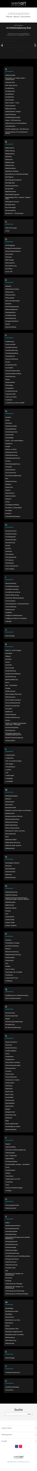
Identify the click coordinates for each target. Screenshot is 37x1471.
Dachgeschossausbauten (13, 248)
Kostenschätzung (10, 714)
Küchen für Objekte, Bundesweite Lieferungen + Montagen (15, 724)
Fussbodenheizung (11, 391)
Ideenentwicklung (10, 583)
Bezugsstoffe (9, 188)
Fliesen (7, 379)
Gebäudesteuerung (11, 455)
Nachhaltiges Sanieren (12, 863)
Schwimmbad (9, 1074)
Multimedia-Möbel (10, 839)
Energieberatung (10, 315)
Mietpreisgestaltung (11, 825)
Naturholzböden (10, 868)
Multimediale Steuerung (12, 842)
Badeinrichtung (10, 151)
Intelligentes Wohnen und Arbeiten (16, 618)
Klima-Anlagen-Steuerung (13, 694)
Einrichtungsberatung (12, 306)
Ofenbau (8, 911)
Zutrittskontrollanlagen (12, 1387)
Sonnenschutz (9, 1100)
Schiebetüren (9, 1056)
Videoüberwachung (11, 1265)
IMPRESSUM (11, 1462)
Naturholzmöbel (10, 871)
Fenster (7, 362)
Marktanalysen (10, 801)
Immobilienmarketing (11, 589)
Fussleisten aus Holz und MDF (14, 402)
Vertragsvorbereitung (11, 1259)
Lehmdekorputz (10, 767)
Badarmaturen (9, 148)
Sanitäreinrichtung (11, 1048)
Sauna (7, 1053)
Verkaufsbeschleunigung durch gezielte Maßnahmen (17, 1238)
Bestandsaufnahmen (11, 185)
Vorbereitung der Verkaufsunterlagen (16, 1294)
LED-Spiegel (9, 764)
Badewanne (9, 159)
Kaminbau (8, 659)
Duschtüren (9, 268)
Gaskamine (8, 443)
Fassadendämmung (11, 350)
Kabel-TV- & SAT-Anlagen (13, 650)
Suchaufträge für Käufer (12, 1126)
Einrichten (8, 303)
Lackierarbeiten (10, 755)
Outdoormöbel (9, 919)
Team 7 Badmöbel (11, 1155)
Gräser (7, 502)
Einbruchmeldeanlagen (12, 300)
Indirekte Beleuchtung (12, 595)
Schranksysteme (10, 1068)
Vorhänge (8, 1281)
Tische (7, 1167)
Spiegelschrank (10, 1112)
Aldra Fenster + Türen (12, 103)
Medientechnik (9, 813)
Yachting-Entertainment (12, 1372)
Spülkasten (8, 1118)
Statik (7, 1120)
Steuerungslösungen (11, 1123)
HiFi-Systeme (9, 560)
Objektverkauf (9, 905)
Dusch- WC (8, 271)
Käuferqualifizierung (11, 679)
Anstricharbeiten (10, 105)
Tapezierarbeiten (10, 1147)
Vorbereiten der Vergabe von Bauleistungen (14, 1274)
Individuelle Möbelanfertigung (14, 598)
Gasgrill (7, 446)
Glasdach (8, 484)
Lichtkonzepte (9, 775)
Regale (7, 1018)
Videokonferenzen (11, 1262)
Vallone (7, 1222)
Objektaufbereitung (11, 892)
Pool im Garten (10, 969)
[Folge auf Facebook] (16, 1446)
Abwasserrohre (10, 82)
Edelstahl (8, 286)
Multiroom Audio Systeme (13, 845)
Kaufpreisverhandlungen (13, 673)
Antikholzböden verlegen (13, 111)
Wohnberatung (10, 1337)
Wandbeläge (9, 1308)
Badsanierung (9, 165)
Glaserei (8, 490)
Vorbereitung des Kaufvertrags (14, 1291)
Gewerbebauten (10, 469)
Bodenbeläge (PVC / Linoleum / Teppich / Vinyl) (18, 198)
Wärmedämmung (10, 1340)
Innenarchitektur (10, 601)
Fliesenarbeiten (10, 382)
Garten (7, 420)
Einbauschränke (10, 295)
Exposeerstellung (10, 327)
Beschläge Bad (10, 183)
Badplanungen (9, 162)
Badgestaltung (9, 153)
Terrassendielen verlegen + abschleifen (17, 1164)
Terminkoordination (11, 1161)
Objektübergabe (10, 902)
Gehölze (8, 461)
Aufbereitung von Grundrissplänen (16, 123)
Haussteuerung (10, 542)
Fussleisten (8, 400)
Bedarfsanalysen (10, 168)
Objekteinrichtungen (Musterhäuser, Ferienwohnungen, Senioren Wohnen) (17, 898)
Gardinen (8, 417)
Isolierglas (8, 621)
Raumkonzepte (10, 1013)
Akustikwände (9, 97)
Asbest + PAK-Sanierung (13, 120)
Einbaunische (9, 292)
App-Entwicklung (10, 114)
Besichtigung (9, 177)
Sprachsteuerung (10, 1115)
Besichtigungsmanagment (13, 180)
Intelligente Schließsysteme (13, 615)
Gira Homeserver (10, 472)
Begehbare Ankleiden (12, 171)
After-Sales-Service (11, 85)
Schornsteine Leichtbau (12, 1062)
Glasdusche (9, 487)
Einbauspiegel (9, 298)
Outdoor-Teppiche (11, 925)
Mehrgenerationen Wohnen (13, 816)
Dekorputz (8, 257)
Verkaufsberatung (10, 1234)
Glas (6, 478)
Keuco (7, 682)
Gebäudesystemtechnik (12, 458)
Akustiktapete (9, 94)
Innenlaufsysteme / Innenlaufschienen (17, 604)
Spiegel (7, 1109)
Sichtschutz (8, 1085)
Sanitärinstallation (10, 1051)
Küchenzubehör (10, 740)
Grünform (8, 513)
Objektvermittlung (10, 908)
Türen (7, 1185)
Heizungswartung (10, 557)
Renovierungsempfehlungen (14, 1021)
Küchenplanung (10, 730)
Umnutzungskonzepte (12, 1205)
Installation (8, 612)
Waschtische (9, 1323)
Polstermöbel (9, 960)
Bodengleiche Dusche (12, 201)
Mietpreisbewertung (11, 822)
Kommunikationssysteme (13, 700)
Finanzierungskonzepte (12, 370)
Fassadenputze (10, 356)
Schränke (8, 1071)
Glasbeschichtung (10, 481)
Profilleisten (9, 981)
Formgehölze (9, 388)
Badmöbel (8, 156)
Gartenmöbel (9, 435)
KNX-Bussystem (10, 697)
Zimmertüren (9, 1390)
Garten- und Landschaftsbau (14, 440)
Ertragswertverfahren (12, 321)
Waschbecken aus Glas (12, 1320)
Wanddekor (8, 1314)
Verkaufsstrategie (10, 1247)
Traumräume (9, 1176)
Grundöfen (8, 510)
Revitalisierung (10, 1024)
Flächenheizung (10, 376)
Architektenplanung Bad (12, 117)
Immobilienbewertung (12, 586)
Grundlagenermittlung (12, 504)
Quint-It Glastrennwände (13, 998)
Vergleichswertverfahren (12, 1225)
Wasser (7, 1326)
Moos (7, 836)
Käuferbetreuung (10, 676)
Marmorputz (9, 804)
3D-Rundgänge (10, 245)
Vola (6, 1270)
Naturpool (8, 866)
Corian (7, 231)
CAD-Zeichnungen (11, 228)
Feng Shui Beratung (11, 359)
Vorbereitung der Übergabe (13, 1283)
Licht (6, 772)
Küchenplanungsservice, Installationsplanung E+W (13, 734)
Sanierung (8, 1045)
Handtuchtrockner (10, 531)
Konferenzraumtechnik (12, 706)
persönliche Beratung (12, 946)
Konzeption (8, 708)
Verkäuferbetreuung (11, 1244)
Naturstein (8, 874)
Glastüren (8, 499)
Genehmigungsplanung (12, 464)
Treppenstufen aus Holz (12, 1179)
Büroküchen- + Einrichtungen (14, 213)
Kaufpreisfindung (10, 671)
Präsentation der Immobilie (13, 972)
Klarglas (7, 688)
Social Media (9, 1097)
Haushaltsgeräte (10, 537)
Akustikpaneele (10, 91)
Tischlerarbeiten (10, 1170)
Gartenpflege (9, 437)
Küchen (7, 720)
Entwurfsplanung (10, 318)
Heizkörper (8, 551)
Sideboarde (9, 1088)
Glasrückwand (9, 493)
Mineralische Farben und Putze (15, 831)
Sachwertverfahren (11, 1042)
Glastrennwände (10, 496)
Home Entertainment (11, 566)
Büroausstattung (10, 210)
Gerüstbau (8, 467)
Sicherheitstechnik (11, 1077)
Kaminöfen (8, 665)
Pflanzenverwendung (11, 951)
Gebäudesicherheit (11, 452)
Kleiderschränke (10, 691)
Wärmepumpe (9, 1343)
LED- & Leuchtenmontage (13, 761)
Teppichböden (9, 1158)
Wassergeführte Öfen (12, 1328)
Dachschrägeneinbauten (13, 251)
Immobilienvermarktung (12, 592)
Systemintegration (11, 1129)
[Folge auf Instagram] (20, 1446)
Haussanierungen (10, 539)
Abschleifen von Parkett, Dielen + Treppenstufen (15, 78)
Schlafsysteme (9, 1059)
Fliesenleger (9, 385)
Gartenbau (8, 423)
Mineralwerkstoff (10, 834)
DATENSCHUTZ (23, 1462)
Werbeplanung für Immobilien (14, 1334)
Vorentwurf (8, 1278)
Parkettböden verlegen (12, 943)
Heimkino (8, 548)
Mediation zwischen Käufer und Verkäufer (18, 810)
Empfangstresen (10, 312)
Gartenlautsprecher (11, 432)
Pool (6, 963)
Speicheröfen (9, 1106)
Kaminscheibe (9, 668)
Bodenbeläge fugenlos (12, 194)
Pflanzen (8, 949)
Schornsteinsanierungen (13, 1065)
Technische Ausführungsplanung (15, 1150)
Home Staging (9, 569)
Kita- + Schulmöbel (11, 685)
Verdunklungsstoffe (11, 1231)
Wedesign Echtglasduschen (14, 1331)
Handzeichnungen (11, 534)
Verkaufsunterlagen (11, 1250)
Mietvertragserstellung (12, 828)
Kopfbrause (9, 711)
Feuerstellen (9, 368)
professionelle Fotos (11, 978)
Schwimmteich (9, 1083)
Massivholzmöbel (10, 807)
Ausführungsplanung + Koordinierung (17, 129)
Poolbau (7, 966)
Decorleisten (9, 254)
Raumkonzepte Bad (11, 1016)
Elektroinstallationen (11, 309)
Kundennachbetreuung (12, 717)
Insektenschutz (10, 609)
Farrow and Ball (10, 344)
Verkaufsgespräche (11, 1241)
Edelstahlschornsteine (12, 289)
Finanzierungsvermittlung (13, 373)
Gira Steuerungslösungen (13, 475)
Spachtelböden (10, 1103)
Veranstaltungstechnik (12, 1228)
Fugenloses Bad (10, 394)
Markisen (8, 799)
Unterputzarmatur (10, 1208)
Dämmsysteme (10, 263)
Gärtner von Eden (10, 449)
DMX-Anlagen (9, 260)
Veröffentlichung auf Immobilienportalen (17, 1256)
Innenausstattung (10, 606)
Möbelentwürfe (10, 848)
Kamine (7, 662)
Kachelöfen (8, 653)
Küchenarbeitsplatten (12, 727)
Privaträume (9, 975)
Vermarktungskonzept (12, 1253)
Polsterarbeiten (10, 957)
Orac (6, 914)
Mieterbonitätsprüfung (12, 819)
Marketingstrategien (11, 796)
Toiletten (8, 1173)
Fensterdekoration (11, 365)
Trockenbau (9, 1182)
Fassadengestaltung (11, 353)
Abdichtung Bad (10, 75)
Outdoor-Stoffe (10, 922)
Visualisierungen (10, 1267)
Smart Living (9, 1094)
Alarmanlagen (9, 100)
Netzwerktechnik (10, 877)
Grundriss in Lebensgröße (13, 507)
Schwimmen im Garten (12, 1080)
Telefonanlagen (10, 1152)
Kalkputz (8, 656)
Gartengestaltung (10, 429)
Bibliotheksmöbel (10, 191)
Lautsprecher (9, 758)
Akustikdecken (9, 88)
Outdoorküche (9, 916)
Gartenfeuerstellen (11, 426)
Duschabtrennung (10, 266)
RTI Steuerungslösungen (13, 1027)
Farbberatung (9, 341)
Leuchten (8, 769)
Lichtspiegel (9, 778)
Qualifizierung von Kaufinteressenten (16, 995)
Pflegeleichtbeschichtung (13, 954)
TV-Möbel (8, 1190)
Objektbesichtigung (11, 895)
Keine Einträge (10, 636)
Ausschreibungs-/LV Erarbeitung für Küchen (16, 132)
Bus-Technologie (10, 207)
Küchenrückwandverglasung (14, 737)
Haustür (7, 545)
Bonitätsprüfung (10, 204)
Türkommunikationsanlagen (14, 1187)
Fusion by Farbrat (10, 397)
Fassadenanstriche (11, 347)
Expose (7, 324)
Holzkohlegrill (9, 563)
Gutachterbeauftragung (12, 516)
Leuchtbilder (9, 781)
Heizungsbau (9, 554)
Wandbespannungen (11, 1311)
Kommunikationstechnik (12, 703)
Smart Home (9, 1091)
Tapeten (7, 1144)
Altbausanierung (10, 108)
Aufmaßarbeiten (10, 126)
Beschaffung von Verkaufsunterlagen (16, 174)
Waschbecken (9, 1317)
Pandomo (8, 940)
